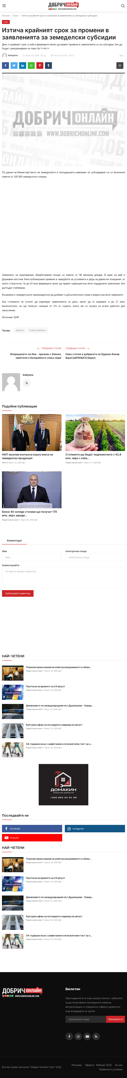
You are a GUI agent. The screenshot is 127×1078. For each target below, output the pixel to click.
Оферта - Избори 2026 (98, 1065)
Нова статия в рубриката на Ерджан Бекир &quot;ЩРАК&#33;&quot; (92, 356)
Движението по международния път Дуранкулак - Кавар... (59, 705)
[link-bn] (63, 784)
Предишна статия (51, 348)
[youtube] (87, 1036)
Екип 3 (5, 462)
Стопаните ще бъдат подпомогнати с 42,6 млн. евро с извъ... (93, 456)
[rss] (96, 1036)
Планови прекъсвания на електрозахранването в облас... (59, 667)
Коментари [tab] (14, 540)
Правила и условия (111, 1069)
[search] (123, 5)
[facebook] (69, 1036)
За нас (119, 1065)
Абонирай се (115, 1019)
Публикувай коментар (17, 593)
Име (4, 551)
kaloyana (28, 374)
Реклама (77, 1065)
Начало (6, 15)
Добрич (20, 330)
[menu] (4, 5)
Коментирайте (10, 565)
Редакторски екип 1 (74, 462)
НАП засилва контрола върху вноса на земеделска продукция (27, 456)
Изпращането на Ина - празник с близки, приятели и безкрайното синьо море (35, 356)
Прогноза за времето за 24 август (45, 686)
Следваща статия (75, 348)
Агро (15, 15)
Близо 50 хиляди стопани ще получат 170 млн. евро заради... (29, 513)
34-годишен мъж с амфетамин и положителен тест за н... (59, 743)
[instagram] (78, 1036)
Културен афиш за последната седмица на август (54, 724)
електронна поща (75, 551)
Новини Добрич (37, 330)
